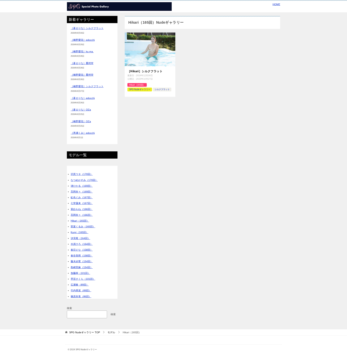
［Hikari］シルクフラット (144, 71)
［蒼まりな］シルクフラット (87, 28)
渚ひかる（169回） (82, 185)
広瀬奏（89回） (80, 284)
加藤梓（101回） (80, 273)
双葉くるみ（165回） (83, 226)
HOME (276, 4)
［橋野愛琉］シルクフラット (87, 86)
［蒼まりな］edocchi (83, 98)
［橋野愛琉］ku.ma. (82, 51)
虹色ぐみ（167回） (82, 197)
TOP (84, 332)
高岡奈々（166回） (82, 214)
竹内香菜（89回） (81, 290)
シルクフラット (162, 89)
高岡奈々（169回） (82, 191)
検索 (69, 308)
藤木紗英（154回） (82, 261)
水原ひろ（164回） (82, 244)
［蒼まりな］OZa (81, 109)
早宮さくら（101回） (83, 278)
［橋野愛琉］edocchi (83, 39)
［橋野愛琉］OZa (81, 121)
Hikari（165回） (137, 85)
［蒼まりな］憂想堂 (82, 63)
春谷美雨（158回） (82, 255)
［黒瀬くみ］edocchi (83, 132)
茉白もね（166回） (82, 209)
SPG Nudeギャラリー (139, 89)
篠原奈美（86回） (81, 296)
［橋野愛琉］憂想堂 (82, 74)
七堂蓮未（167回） (82, 203)
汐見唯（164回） (80, 238)
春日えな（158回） (82, 249)
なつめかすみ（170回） (84, 180)
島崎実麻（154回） (82, 267)
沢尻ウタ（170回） (82, 174)
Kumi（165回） (79, 232)
